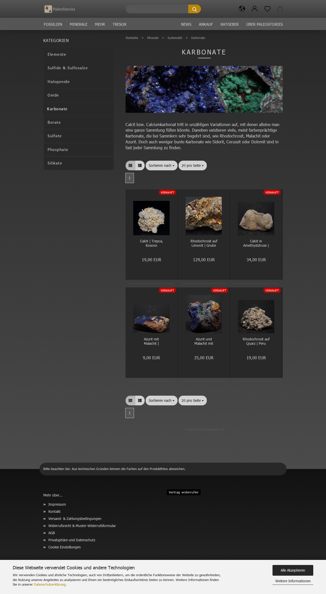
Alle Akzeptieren (293, 570)
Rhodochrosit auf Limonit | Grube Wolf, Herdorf (204, 243)
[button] (242, 9)
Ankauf (206, 24)
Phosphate (58, 149)
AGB (51, 532)
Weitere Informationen (293, 580)
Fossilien (53, 24)
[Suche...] (194, 9)
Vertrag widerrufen (184, 492)
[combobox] (162, 165)
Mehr (100, 24)
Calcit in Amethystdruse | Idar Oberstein (256, 243)
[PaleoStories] (61, 9)
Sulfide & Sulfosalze (68, 67)
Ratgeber (230, 24)
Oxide (53, 95)
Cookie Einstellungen (64, 547)
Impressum (57, 504)
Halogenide (59, 81)
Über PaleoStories (264, 24)
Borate (54, 122)
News (186, 24)
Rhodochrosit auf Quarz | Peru (256, 341)
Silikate (55, 162)
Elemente (57, 54)
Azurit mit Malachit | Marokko (151, 341)
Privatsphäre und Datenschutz (71, 539)
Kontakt (54, 511)
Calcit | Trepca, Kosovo (151, 243)
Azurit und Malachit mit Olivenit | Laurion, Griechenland (204, 341)
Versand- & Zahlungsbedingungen (74, 518)
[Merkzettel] (267, 9)
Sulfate (55, 135)
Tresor (119, 24)
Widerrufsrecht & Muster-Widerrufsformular (82, 525)
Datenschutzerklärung (49, 584)
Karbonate (57, 108)
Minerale (78, 24)
